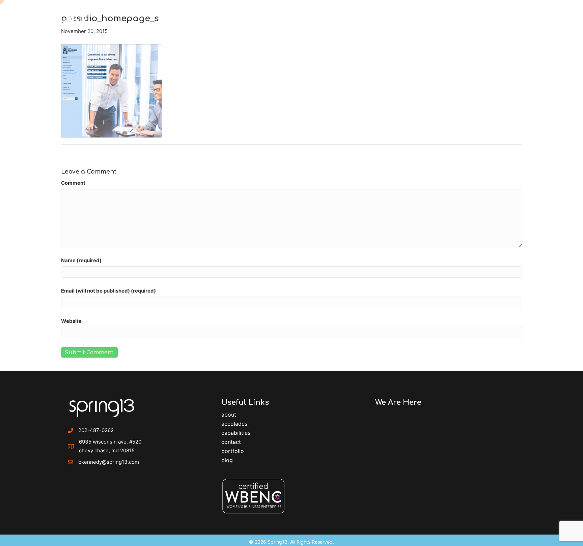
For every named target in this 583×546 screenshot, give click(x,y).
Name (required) (81, 260)
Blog (227, 460)
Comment (73, 183)
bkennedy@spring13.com (108, 462)
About (228, 414)
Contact (231, 441)
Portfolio (232, 451)
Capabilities (235, 432)
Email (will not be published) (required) (108, 290)
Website (71, 321)
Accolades (234, 423)
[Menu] (561, 15)
